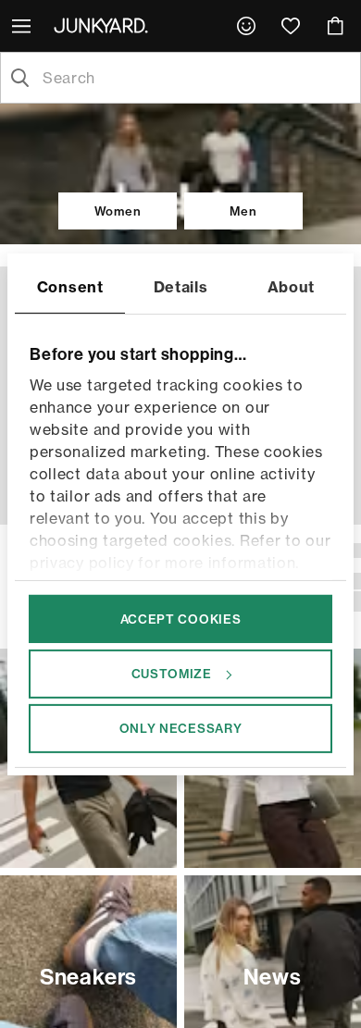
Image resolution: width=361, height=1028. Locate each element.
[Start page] (104, 25)
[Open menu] (23, 26)
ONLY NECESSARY (181, 728)
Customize (171, 673)
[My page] (246, 26)
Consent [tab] (70, 286)
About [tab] (292, 286)
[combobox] (195, 77)
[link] (246, 26)
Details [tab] (181, 286)
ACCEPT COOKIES (181, 618)
